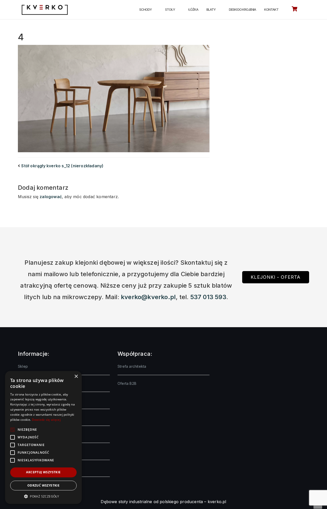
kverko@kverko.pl (148, 297)
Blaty (211, 9)
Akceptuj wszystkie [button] (43, 472)
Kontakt (271, 9)
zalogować (51, 196)
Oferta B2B (127, 383)
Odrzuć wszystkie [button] (43, 485)
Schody (145, 9)
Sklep (23, 366)
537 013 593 (208, 297)
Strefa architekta (132, 366)
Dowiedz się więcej (46, 419)
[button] (43, 496)
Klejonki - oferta (275, 277)
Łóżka (193, 9)
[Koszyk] (294, 10)
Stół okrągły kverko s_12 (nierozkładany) (62, 165)
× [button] (76, 376)
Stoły (170, 9)
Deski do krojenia (242, 9)
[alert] (43, 437)
